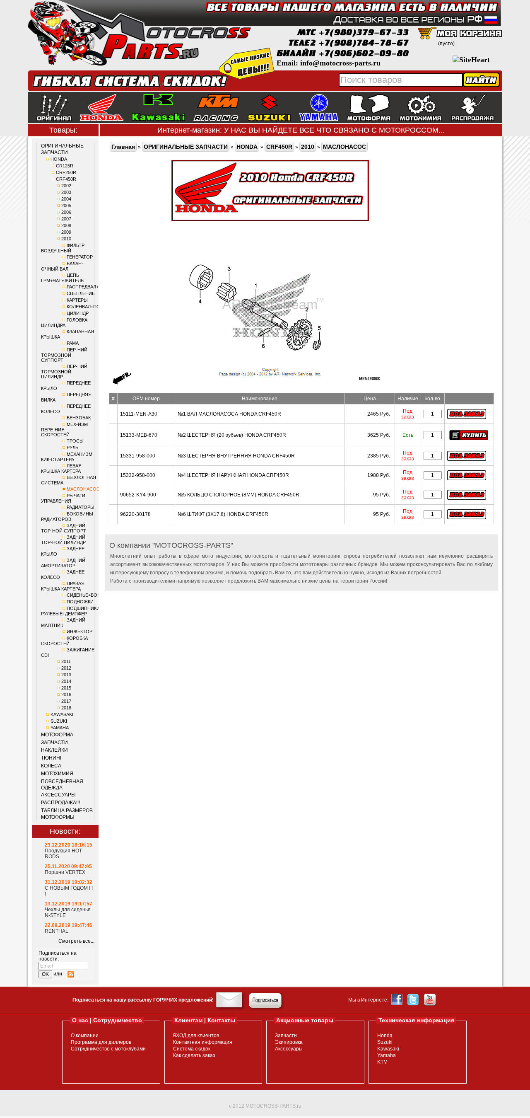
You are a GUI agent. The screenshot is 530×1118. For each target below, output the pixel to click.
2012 (66, 667)
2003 (66, 192)
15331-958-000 (137, 456)
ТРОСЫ (75, 440)
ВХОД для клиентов (196, 1035)
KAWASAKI (62, 714)
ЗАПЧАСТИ (54, 742)
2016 (66, 694)
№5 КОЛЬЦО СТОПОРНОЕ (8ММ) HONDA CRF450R (238, 495)
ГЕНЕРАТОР (80, 256)
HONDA (59, 159)
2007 (66, 218)
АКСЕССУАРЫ (58, 795)
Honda (385, 1035)
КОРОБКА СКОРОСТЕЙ (64, 641)
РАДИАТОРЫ (80, 507)
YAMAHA (60, 727)
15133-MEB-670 (138, 435)
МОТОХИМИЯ (57, 774)
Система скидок (191, 1049)
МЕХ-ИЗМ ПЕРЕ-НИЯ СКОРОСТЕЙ (64, 429)
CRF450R (66, 179)
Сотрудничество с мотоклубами (108, 1049)
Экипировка (289, 1042)
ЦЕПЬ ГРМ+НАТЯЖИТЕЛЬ (62, 278)
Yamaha (386, 1055)
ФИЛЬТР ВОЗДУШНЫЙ (62, 248)
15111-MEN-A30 (138, 414)
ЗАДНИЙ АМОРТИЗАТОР (63, 563)
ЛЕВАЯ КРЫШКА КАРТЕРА (61, 468)
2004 (66, 198)
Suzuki (385, 1042)
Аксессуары (289, 1049)
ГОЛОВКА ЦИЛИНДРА (64, 322)
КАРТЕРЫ (77, 300)
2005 (66, 205)
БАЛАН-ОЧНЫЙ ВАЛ (62, 266)
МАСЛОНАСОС (83, 488)
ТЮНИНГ (52, 758)
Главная (123, 146)
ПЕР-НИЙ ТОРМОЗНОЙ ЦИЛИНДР (64, 371)
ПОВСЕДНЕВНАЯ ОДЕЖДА (62, 785)
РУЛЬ (72, 447)
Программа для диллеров (101, 1042)
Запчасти (286, 1035)
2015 (66, 687)
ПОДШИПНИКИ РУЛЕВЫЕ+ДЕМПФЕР (70, 611)
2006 (66, 212)
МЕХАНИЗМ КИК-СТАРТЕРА (66, 457)
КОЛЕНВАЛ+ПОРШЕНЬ (91, 306)
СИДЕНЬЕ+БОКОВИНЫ (92, 595)
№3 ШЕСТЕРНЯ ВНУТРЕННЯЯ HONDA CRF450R (236, 456)
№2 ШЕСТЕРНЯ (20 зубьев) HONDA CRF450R (232, 435)
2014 (66, 681)
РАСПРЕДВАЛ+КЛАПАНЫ (93, 286)
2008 (66, 225)
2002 (66, 185)
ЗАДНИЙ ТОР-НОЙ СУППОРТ (63, 528)
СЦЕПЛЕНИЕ (81, 293)
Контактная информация (202, 1042)
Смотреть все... (76, 941)
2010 (66, 238)
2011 (66, 661)
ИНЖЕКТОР (79, 631)
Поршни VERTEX (65, 872)
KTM (382, 1062)
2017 (66, 701)
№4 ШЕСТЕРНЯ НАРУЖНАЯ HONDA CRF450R (233, 475)
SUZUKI (59, 721)
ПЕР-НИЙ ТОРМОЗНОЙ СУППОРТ (64, 355)
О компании (85, 1035)
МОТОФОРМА (57, 735)
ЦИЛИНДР (78, 313)
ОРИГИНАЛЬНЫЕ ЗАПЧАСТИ (62, 149)
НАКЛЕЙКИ (54, 750)
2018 (66, 707)
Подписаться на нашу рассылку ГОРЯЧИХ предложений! (143, 1000)
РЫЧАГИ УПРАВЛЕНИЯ (63, 498)
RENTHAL (56, 931)
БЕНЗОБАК (79, 417)
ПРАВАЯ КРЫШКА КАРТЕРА (62, 586)
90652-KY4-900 (138, 495)
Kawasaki (388, 1049)
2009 (66, 232)
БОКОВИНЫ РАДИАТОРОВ (67, 516)
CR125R (64, 165)
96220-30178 (135, 514)
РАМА (73, 343)
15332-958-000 (137, 475)
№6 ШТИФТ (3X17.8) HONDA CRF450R (223, 514)
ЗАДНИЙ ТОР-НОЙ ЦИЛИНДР (63, 540)
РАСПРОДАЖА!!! (60, 803)
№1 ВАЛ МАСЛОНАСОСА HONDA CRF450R (229, 414)
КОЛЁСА (51, 766)
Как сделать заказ (194, 1055)
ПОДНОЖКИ (80, 601)
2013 (66, 674)
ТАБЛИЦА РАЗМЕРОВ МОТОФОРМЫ (67, 814)
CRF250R (66, 172)
